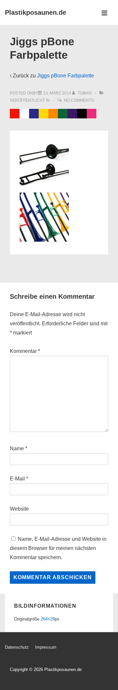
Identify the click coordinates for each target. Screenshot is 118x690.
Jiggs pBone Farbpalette (65, 75)
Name (17, 448)
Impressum (45, 647)
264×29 (48, 619)
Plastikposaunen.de (35, 12)
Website (19, 509)
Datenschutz (17, 647)
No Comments (79, 100)
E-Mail (17, 478)
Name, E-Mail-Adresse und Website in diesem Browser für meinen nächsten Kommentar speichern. (58, 548)
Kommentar (25, 351)
